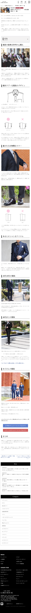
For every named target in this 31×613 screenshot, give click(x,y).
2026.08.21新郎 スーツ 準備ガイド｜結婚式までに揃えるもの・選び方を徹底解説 (15, 474)
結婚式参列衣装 (5, 511)
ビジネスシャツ (5, 542)
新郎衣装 (4, 525)
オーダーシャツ (20, 576)
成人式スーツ (4, 505)
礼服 (2, 583)
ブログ (18, 557)
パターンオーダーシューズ (7, 517)
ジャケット (4, 534)
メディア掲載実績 (20, 563)
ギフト (3, 503)
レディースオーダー (21, 583)
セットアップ (4, 531)
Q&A (2, 563)
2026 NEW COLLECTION (6, 570)
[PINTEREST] (24, 604)
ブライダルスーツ (4, 574)
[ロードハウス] (4, 2)
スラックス (4, 537)
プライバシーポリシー (21, 559)
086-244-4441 (6, 599)
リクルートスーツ (5, 508)
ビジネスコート (5, 540)
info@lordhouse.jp (7, 600)
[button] (15, 425)
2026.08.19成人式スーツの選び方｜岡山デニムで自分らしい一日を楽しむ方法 (15, 490)
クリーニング (4, 500)
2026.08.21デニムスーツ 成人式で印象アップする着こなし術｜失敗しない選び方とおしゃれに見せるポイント (15, 469)
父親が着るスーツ (20, 572)
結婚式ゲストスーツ (5, 585)
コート (3, 514)
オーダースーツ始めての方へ (22, 570)
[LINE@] (2, 604)
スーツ (2, 576)
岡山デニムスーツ (5, 522)
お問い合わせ (19, 561)
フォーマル (4, 520)
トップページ (3, 557)
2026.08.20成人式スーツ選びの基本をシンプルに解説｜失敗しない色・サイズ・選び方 (14, 480)
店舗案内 (3, 559)
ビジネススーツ (5, 528)
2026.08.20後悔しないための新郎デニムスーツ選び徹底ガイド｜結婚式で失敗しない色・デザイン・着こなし (15, 485)
